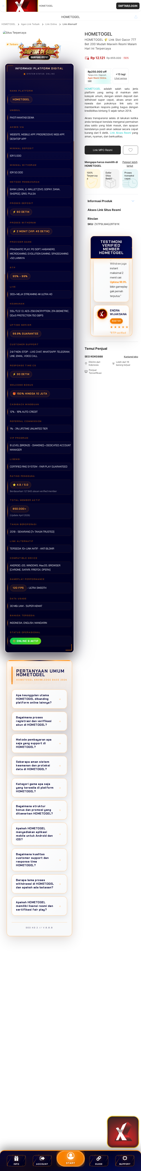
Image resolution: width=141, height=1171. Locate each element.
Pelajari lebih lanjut (130, 163)
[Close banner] (3, 6)
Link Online (51, 24)
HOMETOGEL (8, 24)
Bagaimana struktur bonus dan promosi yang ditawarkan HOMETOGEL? (38, 809)
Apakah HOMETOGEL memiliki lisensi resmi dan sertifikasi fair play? (38, 905)
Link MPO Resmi (102, 149)
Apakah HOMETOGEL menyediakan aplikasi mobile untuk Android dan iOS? (38, 834)
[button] (70, 6)
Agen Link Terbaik (30, 24)
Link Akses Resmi (120, 132)
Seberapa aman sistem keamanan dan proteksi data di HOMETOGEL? (38, 765)
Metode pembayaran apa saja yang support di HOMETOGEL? (38, 743)
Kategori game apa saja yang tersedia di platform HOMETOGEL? (38, 787)
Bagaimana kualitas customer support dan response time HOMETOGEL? (38, 859)
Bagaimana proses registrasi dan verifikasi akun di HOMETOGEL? (38, 721)
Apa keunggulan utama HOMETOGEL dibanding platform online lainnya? (38, 698)
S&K (90, 81)
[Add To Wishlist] (130, 150)
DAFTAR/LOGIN (127, 5)
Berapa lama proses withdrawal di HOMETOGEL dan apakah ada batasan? (38, 883)
